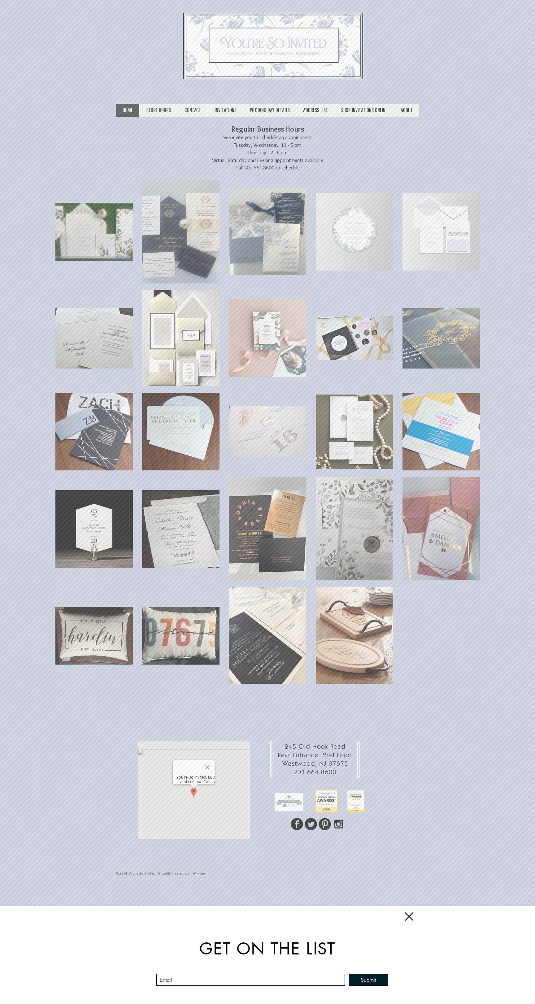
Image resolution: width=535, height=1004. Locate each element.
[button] (409, 916)
